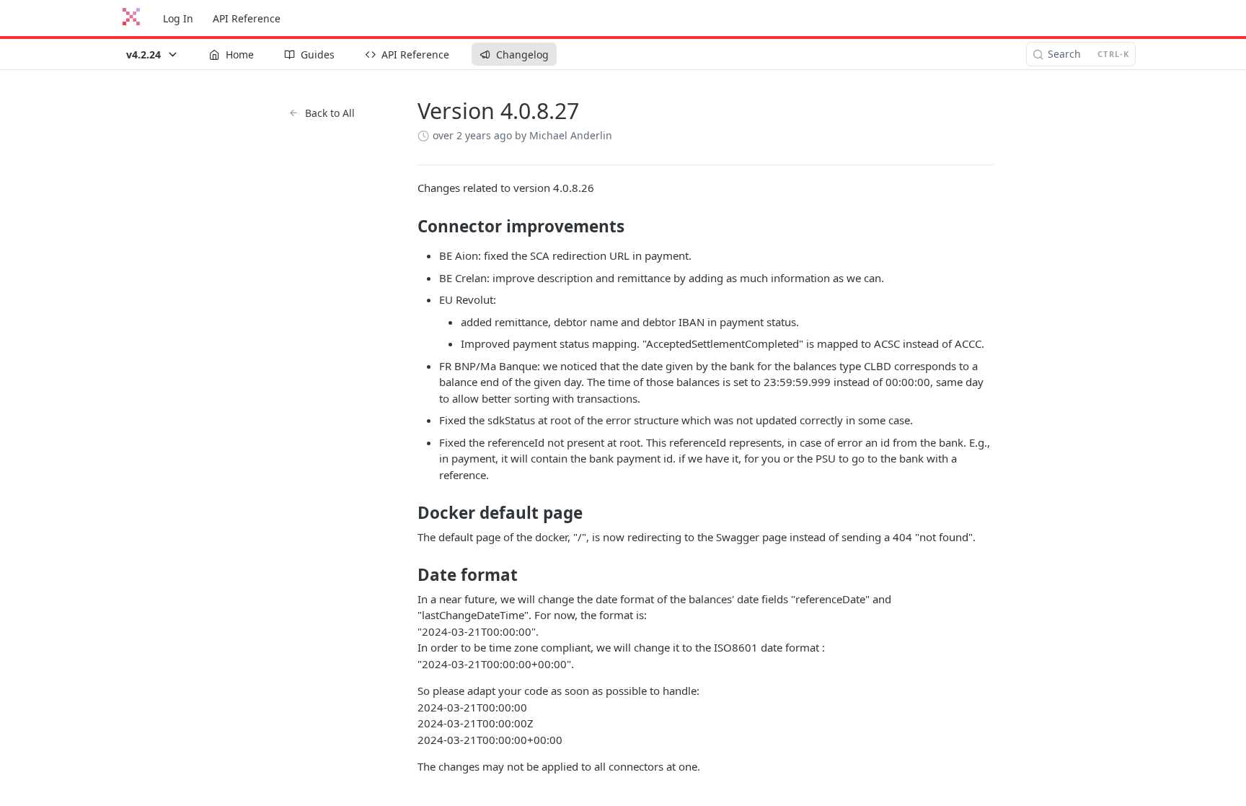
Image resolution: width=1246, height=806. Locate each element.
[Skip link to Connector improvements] (408, 226)
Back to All (330, 113)
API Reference (246, 18)
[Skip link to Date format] (408, 575)
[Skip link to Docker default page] (408, 513)
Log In (178, 18)
